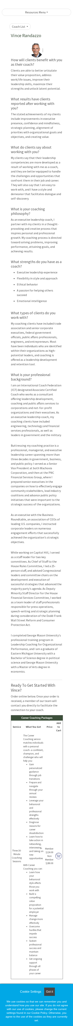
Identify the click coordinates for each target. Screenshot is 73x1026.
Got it (49, 991)
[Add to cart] (58, 855)
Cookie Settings (30, 991)
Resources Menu (35, 12)
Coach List (19, 26)
